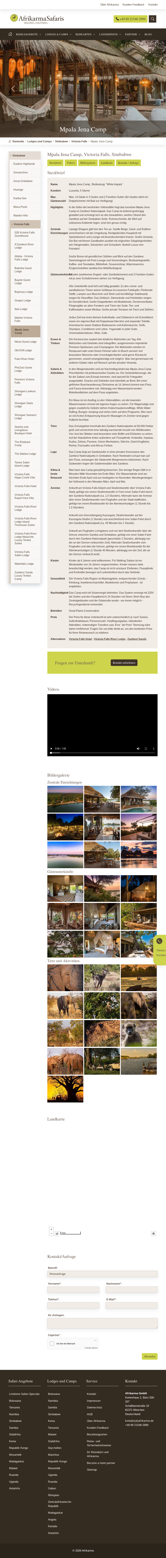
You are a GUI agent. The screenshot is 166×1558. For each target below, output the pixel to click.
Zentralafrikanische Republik (59, 1504)
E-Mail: (111, 1299)
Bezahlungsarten (97, 1434)
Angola (52, 1519)
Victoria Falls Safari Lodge (22, 554)
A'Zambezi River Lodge (24, 246)
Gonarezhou (20, 172)
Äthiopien (53, 1495)
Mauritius (53, 1454)
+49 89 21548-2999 (132, 19)
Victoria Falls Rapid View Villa (24, 496)
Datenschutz (94, 1407)
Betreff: (53, 1267)
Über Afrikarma (96, 1421)
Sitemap (92, 1469)
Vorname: (54, 1283)
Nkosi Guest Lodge (26, 341)
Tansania (14, 1407)
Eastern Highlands (24, 163)
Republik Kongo (18, 1447)
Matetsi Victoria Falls (23, 319)
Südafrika (15, 1434)
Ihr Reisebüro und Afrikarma (97, 1454)
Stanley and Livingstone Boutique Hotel (23, 430)
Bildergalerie (87, 163)
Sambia (13, 1427)
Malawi (13, 1468)
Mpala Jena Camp (22, 331)
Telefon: (53, 1299)
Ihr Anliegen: (56, 1315)
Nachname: (114, 1283)
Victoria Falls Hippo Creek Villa (25, 476)
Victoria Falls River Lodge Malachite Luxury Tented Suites (25, 538)
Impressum (94, 1400)
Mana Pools (20, 207)
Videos (71, 163)
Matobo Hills (20, 215)
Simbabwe (18, 155)
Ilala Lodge (21, 309)
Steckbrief (55, 163)
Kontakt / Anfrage (128, 163)
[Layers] (153, 1233)
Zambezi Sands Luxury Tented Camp (24, 575)
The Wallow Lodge (25, 453)
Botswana (15, 1400)
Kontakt (91, 1394)
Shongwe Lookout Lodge (25, 393)
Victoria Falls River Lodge (109, 639)
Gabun (52, 1488)
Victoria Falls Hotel (80, 639)
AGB (90, 1414)
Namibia (14, 1414)
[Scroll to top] (158, 1550)
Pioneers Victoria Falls (24, 381)
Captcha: (54, 1335)
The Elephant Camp (22, 444)
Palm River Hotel (24, 359)
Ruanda (13, 1474)
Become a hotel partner (101, 1463)
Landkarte (107, 163)
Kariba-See (20, 198)
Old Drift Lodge (23, 350)
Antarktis (14, 1488)
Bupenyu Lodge (24, 291)
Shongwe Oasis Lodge (24, 405)
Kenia (12, 1441)
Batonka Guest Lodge (23, 270)
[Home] (12, 34)
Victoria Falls (22, 224)
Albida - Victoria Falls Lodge (24, 258)
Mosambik (15, 1454)
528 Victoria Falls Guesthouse (25, 234)
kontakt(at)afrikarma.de (139, 1420)
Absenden (149, 1356)
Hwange (18, 189)
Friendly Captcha (91, 1348)
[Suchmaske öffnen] (152, 19)
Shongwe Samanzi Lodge (25, 417)
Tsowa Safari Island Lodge (22, 464)
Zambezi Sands (136, 639)
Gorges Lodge (23, 300)
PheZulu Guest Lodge (23, 369)
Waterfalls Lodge (24, 563)
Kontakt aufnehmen (124, 662)
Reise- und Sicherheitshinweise (99, 1443)
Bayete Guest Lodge (22, 282)
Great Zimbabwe (23, 181)
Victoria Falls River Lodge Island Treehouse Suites (25, 521)
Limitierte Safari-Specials (24, 1394)
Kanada (52, 1526)
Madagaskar (16, 1461)
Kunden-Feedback (98, 1427)
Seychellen (54, 1447)
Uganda (13, 1481)
